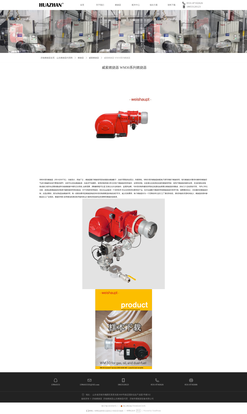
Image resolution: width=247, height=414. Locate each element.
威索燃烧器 (94, 58)
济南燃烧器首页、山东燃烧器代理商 (57, 58)
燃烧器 (81, 58)
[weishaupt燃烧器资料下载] (123, 329)
